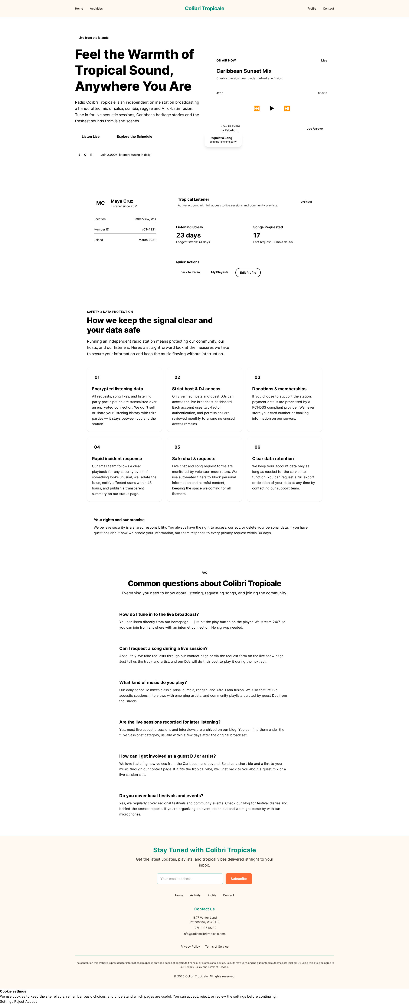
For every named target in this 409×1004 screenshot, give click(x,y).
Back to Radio (190, 272)
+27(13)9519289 (204, 928)
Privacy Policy (190, 946)
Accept (31, 1001)
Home (79, 8)
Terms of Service (217, 946)
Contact (328, 8)
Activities (96, 8)
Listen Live (91, 136)
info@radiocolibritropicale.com (204, 933)
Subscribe (239, 879)
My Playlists (220, 272)
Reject (19, 1001)
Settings (6, 1001)
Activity (195, 895)
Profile (311, 8)
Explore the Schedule (134, 136)
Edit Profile (248, 272)
